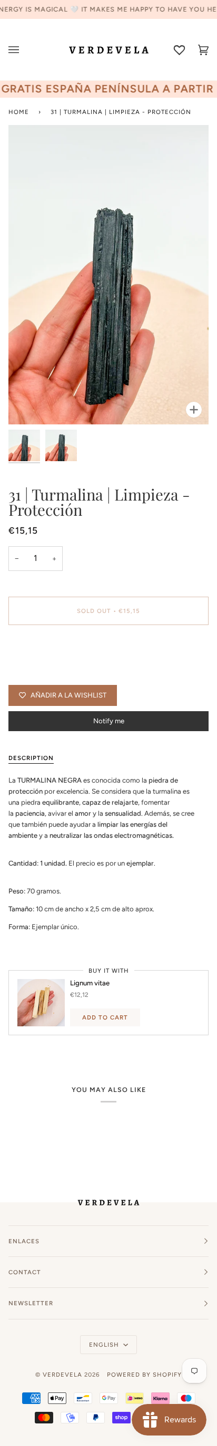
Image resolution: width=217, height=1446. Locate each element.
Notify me (108, 721)
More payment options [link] (43, 674)
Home (18, 112)
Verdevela (62, 1374)
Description (31, 758)
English (105, 1344)
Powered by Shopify (144, 1374)
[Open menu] (20, 49)
